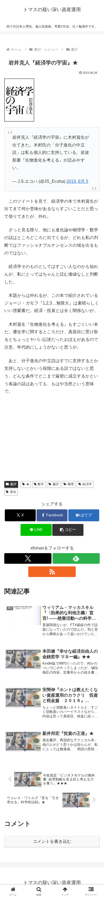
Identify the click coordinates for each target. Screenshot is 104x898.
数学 (41, 484)
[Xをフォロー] (27, 558)
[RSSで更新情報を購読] (51, 571)
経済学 (87, 484)
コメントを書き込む (52, 841)
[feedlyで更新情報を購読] (76, 558)
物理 (70, 484)
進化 (13, 492)
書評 (13, 484)
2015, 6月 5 (77, 181)
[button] (67, 530)
